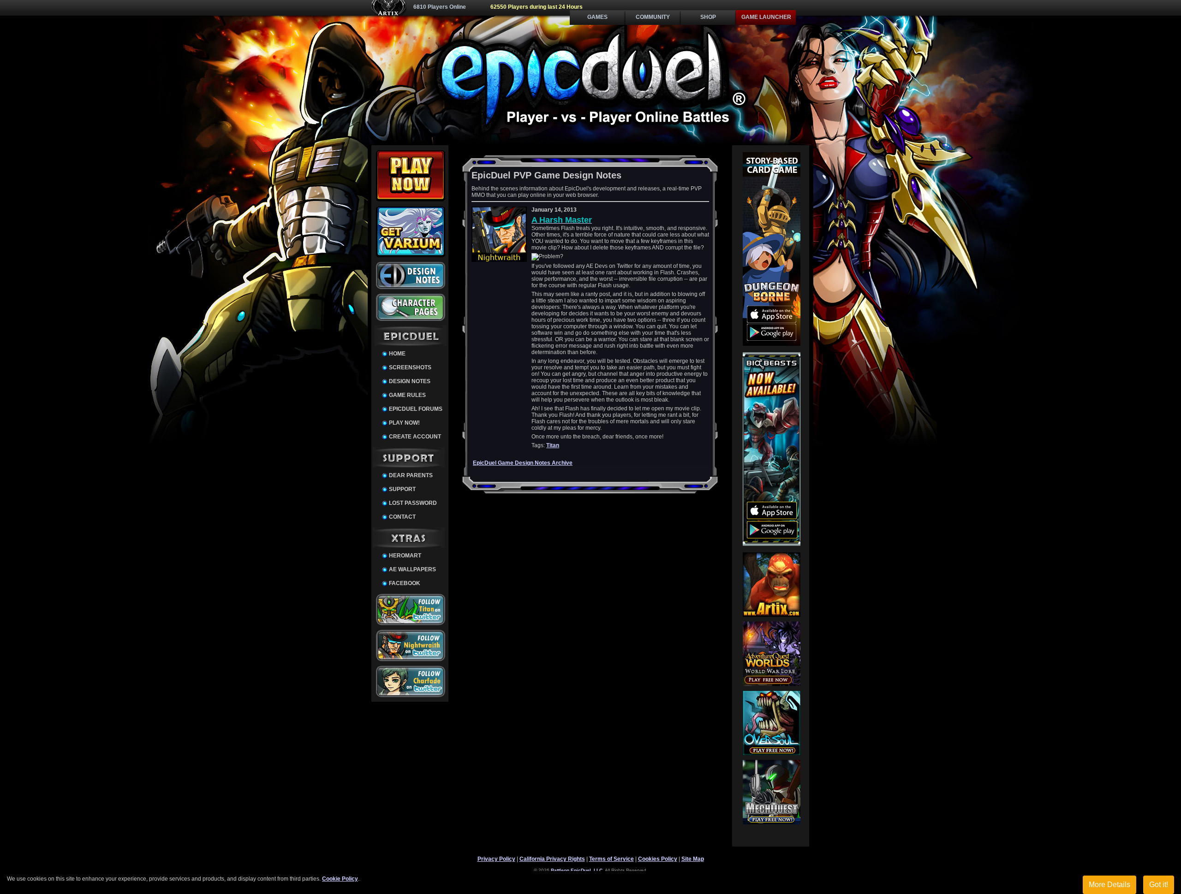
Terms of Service (611, 859)
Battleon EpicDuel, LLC (576, 870)
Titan (552, 445)
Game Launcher (766, 17)
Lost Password (413, 503)
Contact (402, 517)
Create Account (415, 436)
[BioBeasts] (771, 544)
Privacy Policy (496, 859)
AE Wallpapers (412, 569)
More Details (1109, 884)
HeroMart (405, 555)
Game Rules (407, 395)
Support (402, 489)
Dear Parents (411, 475)
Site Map (692, 859)
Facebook (404, 583)
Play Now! (404, 423)
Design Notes (409, 381)
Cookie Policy (340, 879)
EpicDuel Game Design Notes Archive (523, 463)
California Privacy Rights (552, 859)
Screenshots (410, 367)
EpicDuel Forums (415, 409)
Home (397, 353)
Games (597, 17)
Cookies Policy (657, 859)
